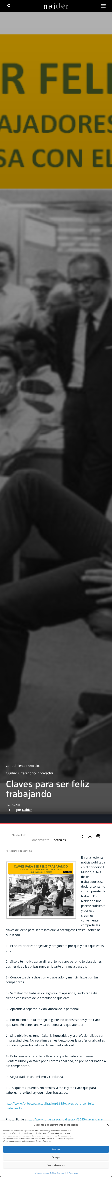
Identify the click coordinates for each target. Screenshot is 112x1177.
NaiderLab (19, 835)
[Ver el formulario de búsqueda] (9, 6)
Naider (27, 810)
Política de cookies (41, 1173)
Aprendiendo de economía (19, 850)
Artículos (60, 839)
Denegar (56, 1157)
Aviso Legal (73, 1173)
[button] (107, 1124)
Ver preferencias (56, 1165)
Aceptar (56, 1149)
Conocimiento (39, 839)
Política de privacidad (59, 1173)
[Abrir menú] (103, 6)
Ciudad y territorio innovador (29, 773)
